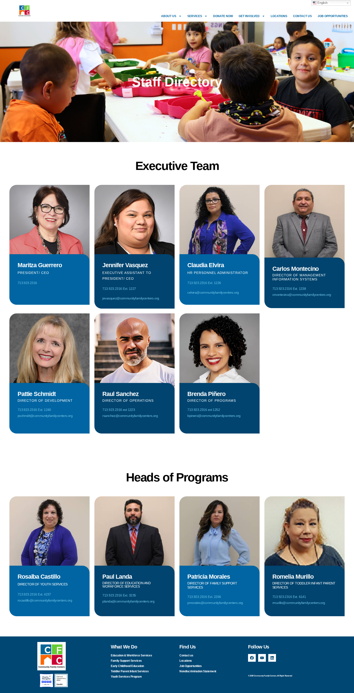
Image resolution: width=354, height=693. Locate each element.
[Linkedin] (272, 658)
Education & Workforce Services (131, 655)
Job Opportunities (333, 16)
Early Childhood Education (127, 666)
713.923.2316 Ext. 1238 (289, 289)
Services (194, 16)
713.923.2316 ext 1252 (203, 410)
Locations (279, 16)
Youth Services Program (126, 676)
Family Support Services (126, 660)
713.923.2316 (27, 283)
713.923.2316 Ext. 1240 (34, 410)
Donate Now (223, 16)
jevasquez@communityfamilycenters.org (130, 298)
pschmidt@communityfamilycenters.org (45, 416)
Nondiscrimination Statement (197, 671)
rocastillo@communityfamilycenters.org (45, 600)
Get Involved (249, 16)
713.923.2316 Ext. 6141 (289, 597)
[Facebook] (252, 658)
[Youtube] (262, 658)
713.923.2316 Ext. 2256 (204, 597)
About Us (168, 16)
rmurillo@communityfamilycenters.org (298, 603)
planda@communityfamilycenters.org (128, 601)
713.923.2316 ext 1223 (118, 410)
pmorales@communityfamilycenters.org (215, 603)
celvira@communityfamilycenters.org (213, 292)
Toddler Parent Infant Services (130, 671)
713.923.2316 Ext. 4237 (34, 594)
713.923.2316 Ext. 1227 (119, 289)
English (322, 3)
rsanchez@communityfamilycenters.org (130, 416)
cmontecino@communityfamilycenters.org (301, 295)
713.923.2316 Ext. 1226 (204, 283)
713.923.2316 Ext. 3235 (119, 595)
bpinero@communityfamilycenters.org (213, 416)
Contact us (302, 16)
